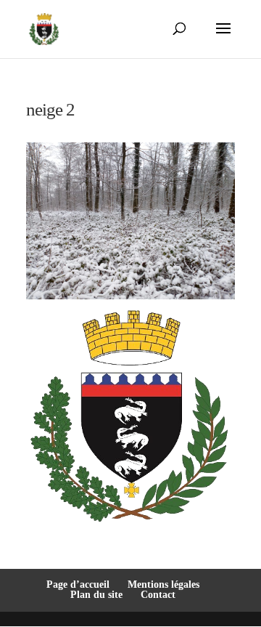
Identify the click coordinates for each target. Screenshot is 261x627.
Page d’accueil (77, 584)
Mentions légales (163, 584)
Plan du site (96, 594)
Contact (158, 594)
